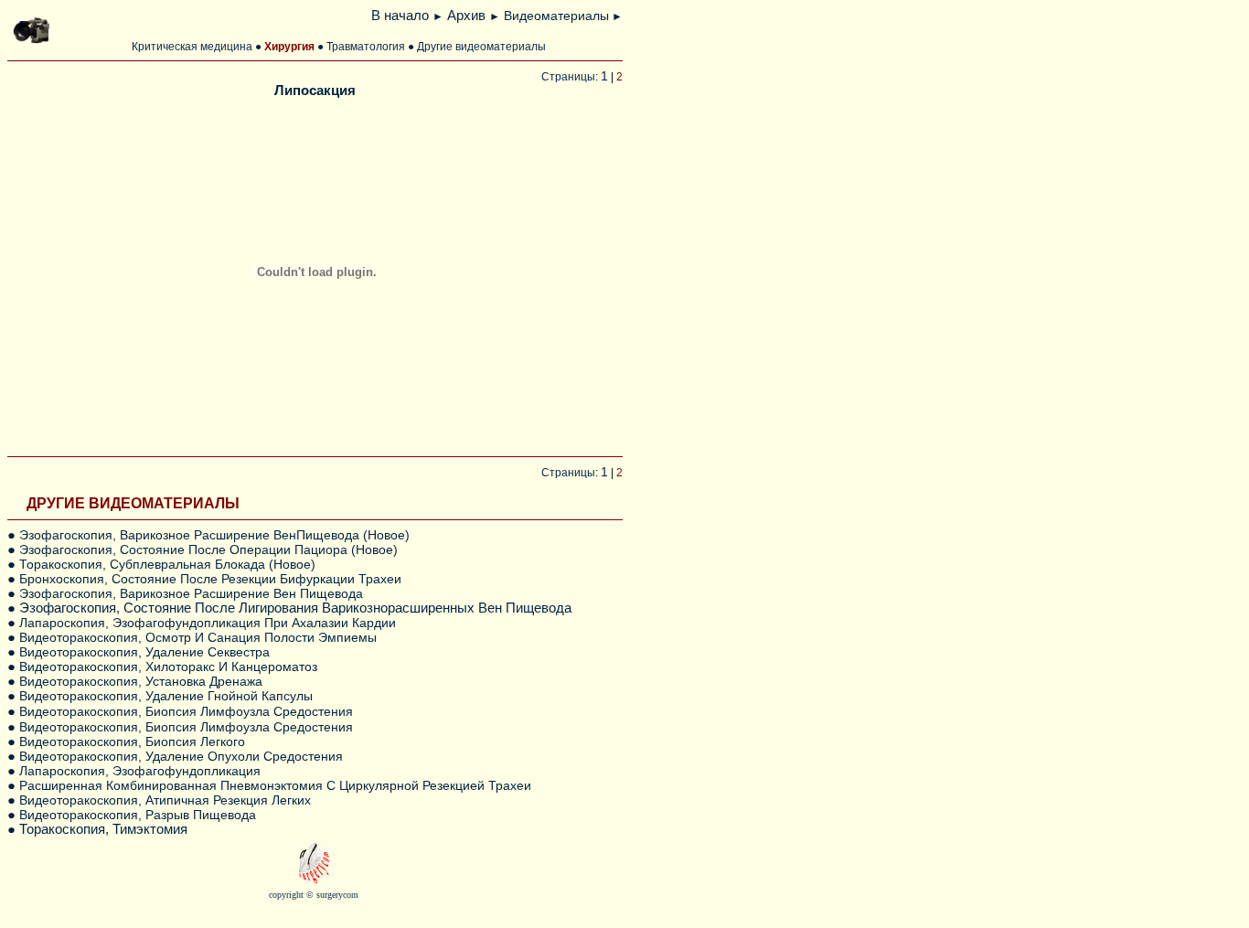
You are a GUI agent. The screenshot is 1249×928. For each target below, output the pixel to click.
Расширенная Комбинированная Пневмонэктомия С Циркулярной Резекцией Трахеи (275, 785)
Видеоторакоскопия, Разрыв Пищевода (137, 814)
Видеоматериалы (556, 15)
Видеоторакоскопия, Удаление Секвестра (144, 652)
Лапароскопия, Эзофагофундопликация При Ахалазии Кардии (207, 622)
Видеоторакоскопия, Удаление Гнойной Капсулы (166, 695)
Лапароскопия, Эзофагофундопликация (141, 770)
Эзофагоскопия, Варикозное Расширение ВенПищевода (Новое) (214, 535)
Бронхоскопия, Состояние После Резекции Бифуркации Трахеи (210, 578)
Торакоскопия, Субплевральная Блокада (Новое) (167, 564)
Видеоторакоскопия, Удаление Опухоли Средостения (181, 756)
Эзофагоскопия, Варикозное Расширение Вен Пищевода (191, 593)
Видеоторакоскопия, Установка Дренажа (140, 681)
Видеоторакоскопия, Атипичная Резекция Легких (165, 800)
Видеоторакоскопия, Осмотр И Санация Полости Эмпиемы (198, 637)
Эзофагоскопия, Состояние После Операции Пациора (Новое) (208, 549)
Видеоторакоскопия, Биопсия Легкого (132, 741)
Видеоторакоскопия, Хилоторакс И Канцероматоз (168, 666)
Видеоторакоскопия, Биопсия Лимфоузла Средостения (186, 711)
